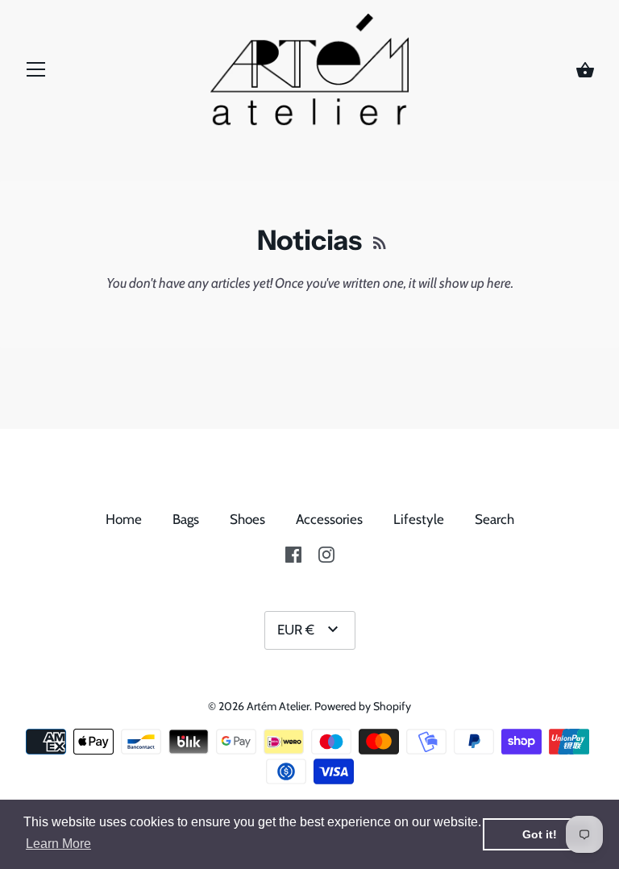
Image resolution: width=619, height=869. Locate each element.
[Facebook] (293, 553)
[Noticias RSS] (379, 241)
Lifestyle (418, 519)
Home (124, 519)
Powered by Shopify (362, 706)
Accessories (329, 519)
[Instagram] (326, 553)
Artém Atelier (278, 706)
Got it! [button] (539, 834)
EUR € (295, 630)
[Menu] (36, 73)
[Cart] (585, 70)
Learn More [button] (58, 843)
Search (494, 519)
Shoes (247, 519)
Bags (185, 519)
